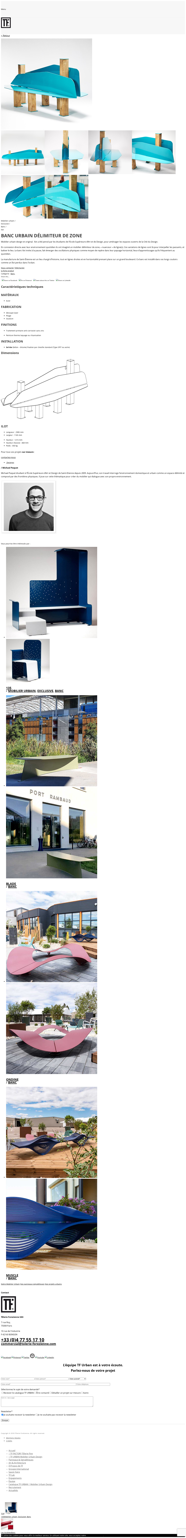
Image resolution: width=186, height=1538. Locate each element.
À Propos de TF (16, 1465)
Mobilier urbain (22, 691)
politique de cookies (94, 1535)
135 (8, 688)
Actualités (13, 1490)
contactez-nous (8, 457)
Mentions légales (13, 1438)
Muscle (12, 1275)
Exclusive (45, 691)
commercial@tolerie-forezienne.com (28, 1344)
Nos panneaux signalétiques (32, 1284)
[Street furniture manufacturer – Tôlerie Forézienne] (6, 27)
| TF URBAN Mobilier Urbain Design (25, 1456)
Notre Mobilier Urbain (10, 1284)
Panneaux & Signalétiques (21, 1459)
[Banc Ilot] (46, 129)
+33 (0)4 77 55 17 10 (22, 1340)
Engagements (15, 1478)
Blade (11, 884)
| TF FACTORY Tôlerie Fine (21, 1453)
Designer (10, 462)
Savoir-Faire (14, 1472)
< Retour (5, 35)
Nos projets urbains (53, 1284)
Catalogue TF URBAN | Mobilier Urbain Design (30, 1484)
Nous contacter (7, 268)
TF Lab (12, 1475)
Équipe (12, 1481)
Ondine (12, 1079)
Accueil (12, 1450)
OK (105, 1535)
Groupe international (19, 1469)
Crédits (9, 1441)
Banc (13, 273)
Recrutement (15, 1487)
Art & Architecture (17, 1462)
